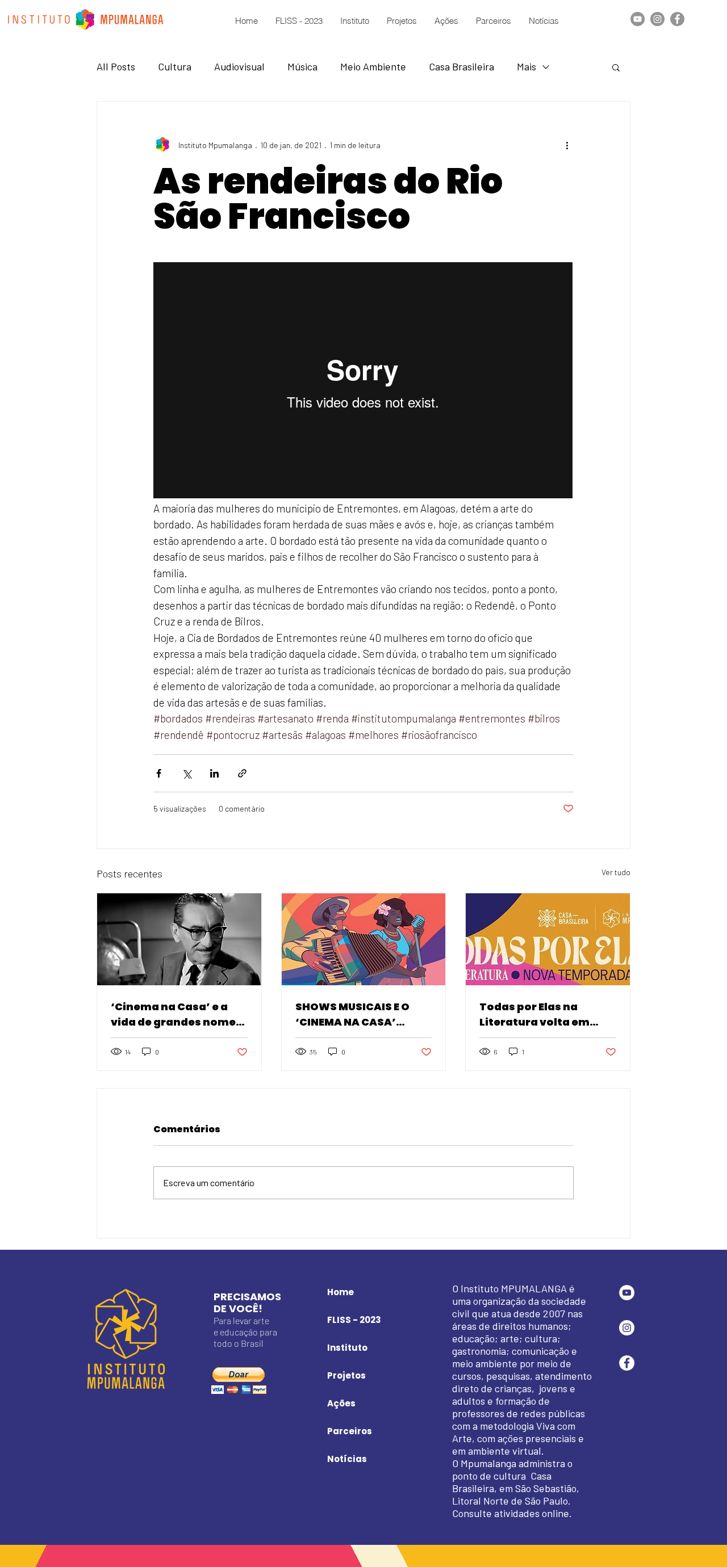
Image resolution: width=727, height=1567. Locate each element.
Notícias (347, 1459)
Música (302, 66)
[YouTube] (637, 19)
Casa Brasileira (461, 66)
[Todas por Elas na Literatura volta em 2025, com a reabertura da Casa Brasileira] (548, 939)
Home (340, 1292)
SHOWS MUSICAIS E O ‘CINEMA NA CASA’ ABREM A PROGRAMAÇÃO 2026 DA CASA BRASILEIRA (362, 1014)
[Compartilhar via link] (242, 773)
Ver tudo (615, 872)
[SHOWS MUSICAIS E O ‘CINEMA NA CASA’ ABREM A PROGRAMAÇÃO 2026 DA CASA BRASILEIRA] (364, 939)
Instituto (347, 1348)
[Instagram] (657, 19)
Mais (526, 66)
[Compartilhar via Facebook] (158, 773)
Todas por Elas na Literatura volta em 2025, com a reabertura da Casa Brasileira (545, 1014)
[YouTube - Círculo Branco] (626, 1292)
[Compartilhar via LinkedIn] (214, 773)
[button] (616, 67)
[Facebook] (677, 19)
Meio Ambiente (373, 66)
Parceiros (349, 1431)
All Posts (116, 66)
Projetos (346, 1375)
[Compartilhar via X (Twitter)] (186, 773)
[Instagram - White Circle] (626, 1327)
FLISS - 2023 (354, 1320)
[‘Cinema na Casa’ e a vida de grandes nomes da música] (179, 939)
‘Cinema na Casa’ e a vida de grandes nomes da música (176, 1014)
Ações (341, 1403)
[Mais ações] (567, 145)
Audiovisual (239, 66)
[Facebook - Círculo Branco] (626, 1363)
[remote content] (363, 381)
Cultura (174, 66)
